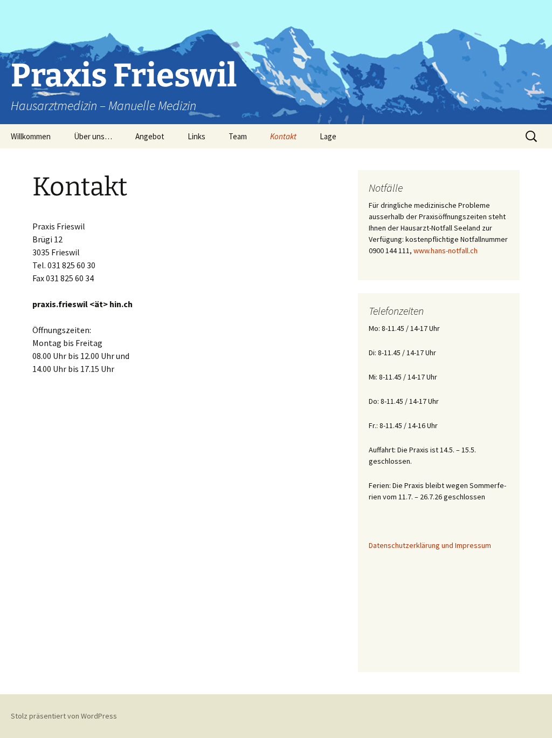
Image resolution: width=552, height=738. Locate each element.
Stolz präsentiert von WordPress (64, 716)
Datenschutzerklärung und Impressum (430, 545)
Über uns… (93, 136)
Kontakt (283, 136)
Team (238, 136)
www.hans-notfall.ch (445, 250)
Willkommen (31, 136)
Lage (328, 136)
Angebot (149, 136)
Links (196, 136)
